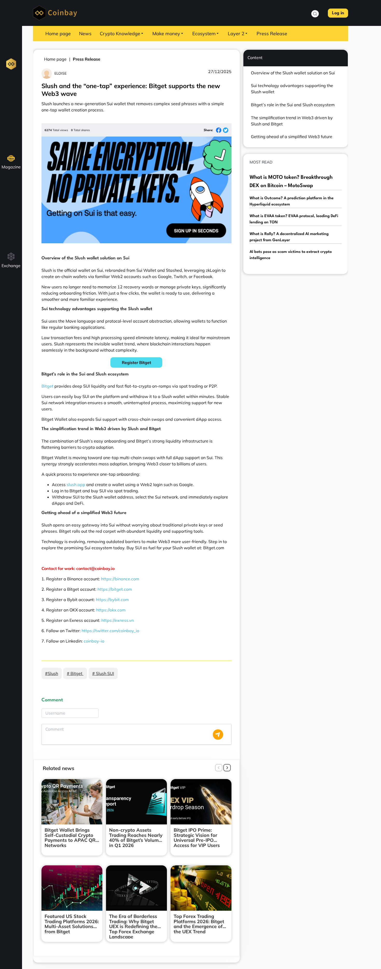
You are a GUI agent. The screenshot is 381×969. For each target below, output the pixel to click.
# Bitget (75, 673)
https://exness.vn (117, 620)
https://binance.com (120, 578)
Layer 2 (236, 34)
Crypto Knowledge (120, 34)
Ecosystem (204, 34)
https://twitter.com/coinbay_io (110, 630)
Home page (58, 34)
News (85, 34)
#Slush (51, 673)
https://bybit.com (112, 599)
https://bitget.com (114, 589)
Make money (166, 34)
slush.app (76, 484)
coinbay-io (94, 641)
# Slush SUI (103, 673)
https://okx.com (110, 609)
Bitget (47, 386)
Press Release (272, 34)
